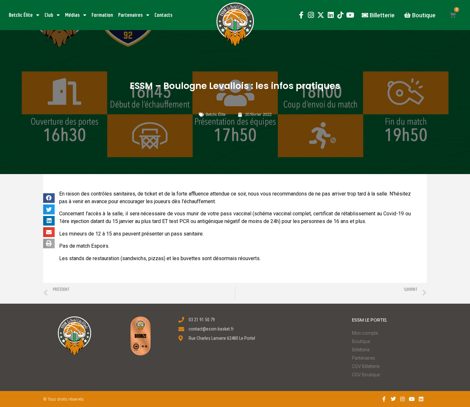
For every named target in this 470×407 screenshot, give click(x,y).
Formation (102, 15)
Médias (72, 15)
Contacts (164, 15)
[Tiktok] (340, 15)
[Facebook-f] (301, 15)
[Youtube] (350, 15)
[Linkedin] (331, 15)
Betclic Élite (21, 15)
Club (49, 15)
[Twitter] (393, 399)
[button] (235, 24)
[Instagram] (311, 15)
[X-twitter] (321, 15)
